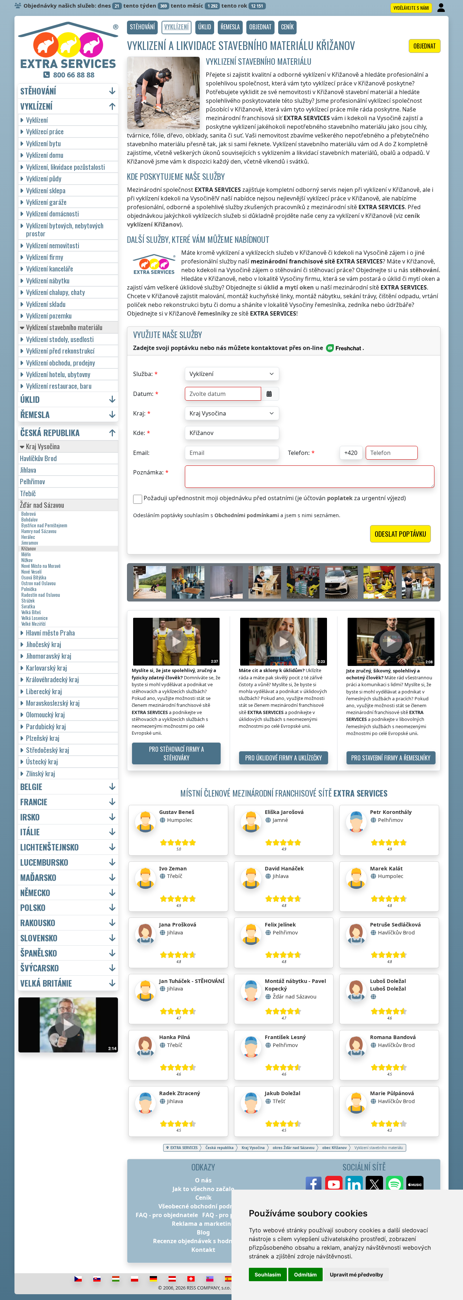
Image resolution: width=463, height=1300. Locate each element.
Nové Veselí (31, 572)
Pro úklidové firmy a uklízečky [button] (283, 758)
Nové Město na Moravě (40, 566)
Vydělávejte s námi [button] (411, 8)
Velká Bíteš (31, 612)
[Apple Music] (415, 1184)
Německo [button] (35, 892)
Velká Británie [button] (46, 983)
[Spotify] (394, 1184)
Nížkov (27, 560)
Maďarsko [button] (38, 877)
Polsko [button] (33, 907)
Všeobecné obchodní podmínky (203, 1206)
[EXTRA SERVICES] (68, 45)
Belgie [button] (31, 786)
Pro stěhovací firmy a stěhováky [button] (176, 753)
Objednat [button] (424, 46)
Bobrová (28, 514)
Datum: (143, 394)
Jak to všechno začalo (203, 1189)
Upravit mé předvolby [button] (356, 1274)
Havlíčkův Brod (38, 458)
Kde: (139, 433)
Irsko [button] (30, 817)
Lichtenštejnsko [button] (49, 847)
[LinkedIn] (354, 1184)
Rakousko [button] (37, 922)
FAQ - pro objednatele (167, 1215)
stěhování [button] (38, 91)
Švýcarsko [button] (39, 968)
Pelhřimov (32, 481)
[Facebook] (313, 1184)
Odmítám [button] (305, 1274)
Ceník (203, 1198)
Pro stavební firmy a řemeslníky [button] (390, 758)
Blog (203, 1232)
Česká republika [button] (50, 432)
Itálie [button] (30, 831)
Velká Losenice (34, 618)
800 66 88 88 (73, 75)
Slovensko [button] (39, 938)
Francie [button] (33, 801)
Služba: (143, 374)
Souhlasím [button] (268, 1274)
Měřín (26, 554)
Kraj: (139, 413)
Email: (141, 453)
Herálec (28, 537)
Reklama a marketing (203, 1224)
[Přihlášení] (442, 8)
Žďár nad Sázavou (42, 504)
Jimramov (29, 543)
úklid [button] (30, 399)
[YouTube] (334, 1184)
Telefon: (299, 453)
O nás (203, 1180)
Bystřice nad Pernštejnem (44, 525)
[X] (374, 1184)
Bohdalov (29, 520)
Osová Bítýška (33, 578)
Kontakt (203, 1250)
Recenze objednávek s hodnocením (203, 1241)
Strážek (28, 601)
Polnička (29, 589)
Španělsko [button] (38, 953)
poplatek (340, 498)
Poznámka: (148, 472)
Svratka (28, 606)
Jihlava (28, 469)
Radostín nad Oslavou (40, 595)
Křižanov (28, 549)
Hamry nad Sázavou (38, 531)
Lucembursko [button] (44, 862)
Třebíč (28, 493)
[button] (142, 27)
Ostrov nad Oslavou (38, 583)
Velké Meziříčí (33, 624)
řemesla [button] (35, 414)
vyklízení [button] (36, 106)
